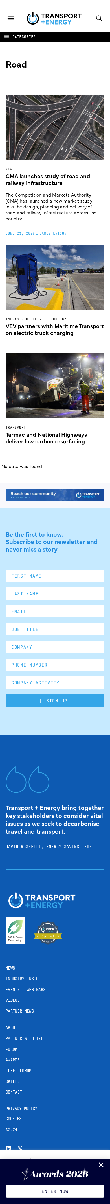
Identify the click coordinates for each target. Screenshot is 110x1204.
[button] (19, 37)
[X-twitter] (20, 1148)
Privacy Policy (21, 1108)
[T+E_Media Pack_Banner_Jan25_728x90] (55, 499)
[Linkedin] (9, 1148)
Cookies (13, 1118)
